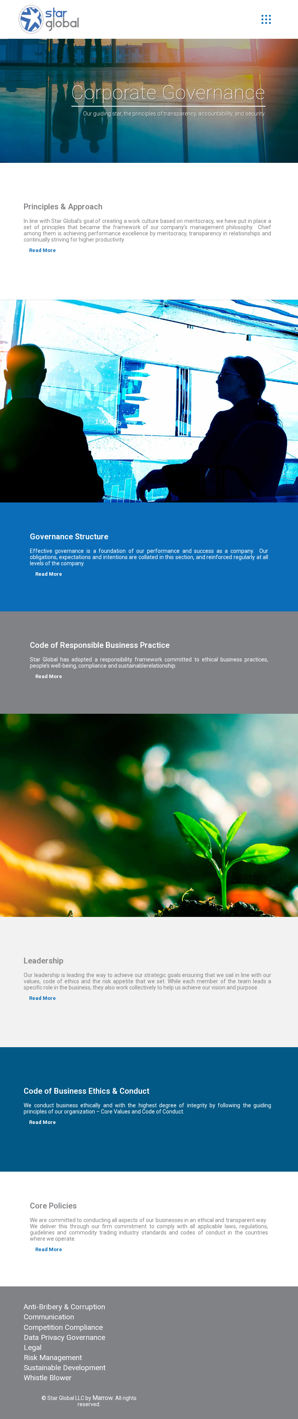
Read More (42, 250)
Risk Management (53, 1357)
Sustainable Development (65, 1367)
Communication (49, 1316)
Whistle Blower (48, 1377)
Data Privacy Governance (64, 1337)
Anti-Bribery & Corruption (64, 1306)
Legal (33, 1347)
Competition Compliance (63, 1327)
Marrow (102, 1398)
